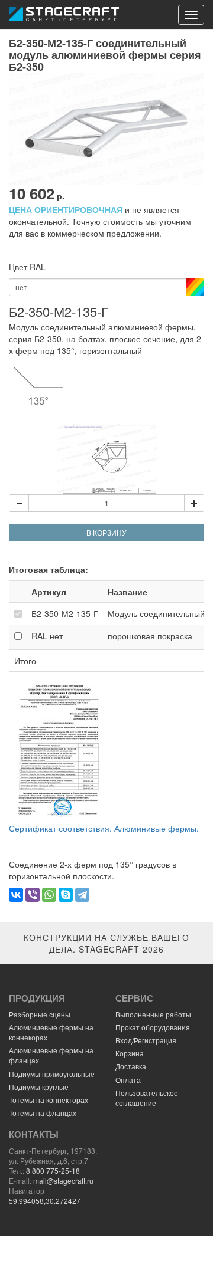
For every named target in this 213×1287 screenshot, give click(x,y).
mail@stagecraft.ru (63, 1181)
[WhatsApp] (49, 895)
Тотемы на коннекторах (48, 1100)
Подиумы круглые (39, 1087)
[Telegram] (82, 895)
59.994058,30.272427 (44, 1201)
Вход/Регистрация (145, 1040)
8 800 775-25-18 (53, 1170)
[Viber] (32, 895)
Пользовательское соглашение (146, 1098)
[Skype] (66, 895)
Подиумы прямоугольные (52, 1074)
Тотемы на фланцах (42, 1113)
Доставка (130, 1066)
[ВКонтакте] (16, 895)
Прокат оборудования (152, 1027)
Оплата (128, 1080)
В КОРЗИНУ (106, 532)
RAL (47, 636)
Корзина (129, 1053)
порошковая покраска (150, 636)
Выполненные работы (153, 1014)
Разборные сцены (39, 1014)
